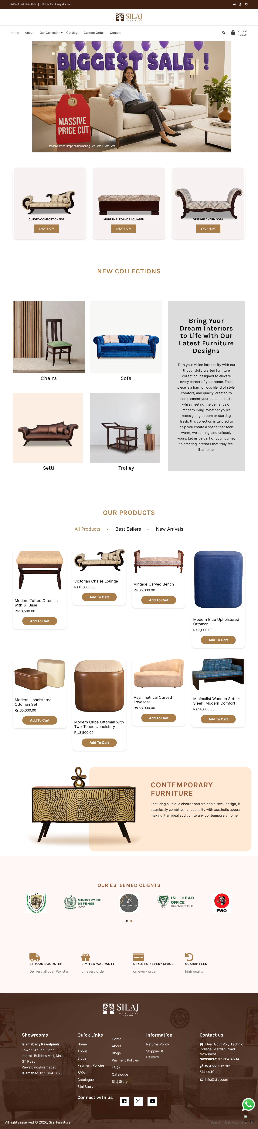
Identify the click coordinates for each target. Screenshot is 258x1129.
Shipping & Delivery (154, 1054)
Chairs (49, 378)
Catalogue (85, 1080)
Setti (49, 468)
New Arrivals (169, 529)
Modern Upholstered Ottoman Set (33, 701)
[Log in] (234, 4)
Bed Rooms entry (239, 1122)
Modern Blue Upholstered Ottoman (216, 621)
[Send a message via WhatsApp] (248, 1104)
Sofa (126, 378)
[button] (28, 96)
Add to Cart (39, 621)
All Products (87, 529)
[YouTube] (152, 1101)
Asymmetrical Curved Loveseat (153, 699)
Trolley (126, 468)
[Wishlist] (246, 4)
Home (82, 1044)
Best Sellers (128, 529)
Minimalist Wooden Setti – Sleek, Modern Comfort (216, 700)
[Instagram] (138, 1101)
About (82, 1051)
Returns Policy (157, 1044)
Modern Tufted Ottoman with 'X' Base (36, 602)
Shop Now (46, 228)
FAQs (81, 1072)
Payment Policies (90, 1065)
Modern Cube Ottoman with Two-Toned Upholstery (99, 724)
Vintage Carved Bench (154, 584)
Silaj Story (85, 1087)
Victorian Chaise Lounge (96, 581)
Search (215, 1122)
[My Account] (241, 4)
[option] (132, 96)
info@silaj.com (63, 4)
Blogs (81, 1058)
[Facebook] (124, 1101)
